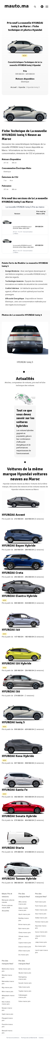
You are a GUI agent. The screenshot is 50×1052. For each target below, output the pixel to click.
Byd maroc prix (23, 928)
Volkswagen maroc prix (22, 996)
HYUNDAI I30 (11, 691)
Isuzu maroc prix (41, 932)
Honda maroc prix (41, 922)
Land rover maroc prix (41, 951)
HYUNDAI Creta (12, 573)
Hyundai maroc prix (40, 927)
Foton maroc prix (41, 910)
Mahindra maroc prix (8, 970)
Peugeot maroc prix (7, 1019)
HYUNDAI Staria (13, 848)
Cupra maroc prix (24, 942)
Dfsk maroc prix (24, 951)
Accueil (14, 87)
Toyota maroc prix (24, 991)
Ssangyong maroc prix (22, 978)
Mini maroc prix (7, 991)
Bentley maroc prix (23, 919)
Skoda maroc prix (24, 973)
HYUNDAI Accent (13, 515)
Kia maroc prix (40, 946)
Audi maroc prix (24, 914)
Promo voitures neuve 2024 (7, 906)
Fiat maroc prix (40, 902)
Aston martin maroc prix (23, 909)
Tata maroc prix (24, 987)
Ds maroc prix (23, 955)
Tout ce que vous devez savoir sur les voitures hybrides (25, 418)
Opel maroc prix (7, 1014)
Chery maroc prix (24, 932)
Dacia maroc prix (24, 947)
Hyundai (22, 87)
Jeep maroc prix (41, 942)
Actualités (5, 911)
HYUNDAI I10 (11, 630)
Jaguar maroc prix (40, 937)
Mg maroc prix (7, 987)
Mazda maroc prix (7, 976)
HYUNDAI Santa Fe (15, 790)
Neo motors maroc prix (6, 1003)
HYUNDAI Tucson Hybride (19, 878)
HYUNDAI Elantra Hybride (19, 596)
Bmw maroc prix (24, 924)
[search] (36, 7)
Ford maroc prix (41, 906)
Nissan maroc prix (7, 1009)
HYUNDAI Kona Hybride (18, 756)
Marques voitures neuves (8, 901)
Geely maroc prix (41, 918)
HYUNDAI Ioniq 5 (13, 722)
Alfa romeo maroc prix (22, 903)
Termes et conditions (12, 1038)
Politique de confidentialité (29, 1038)
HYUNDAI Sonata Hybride (19, 816)
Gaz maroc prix (40, 914)
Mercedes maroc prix (8, 982)
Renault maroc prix (7, 1032)
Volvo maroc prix (24, 1001)
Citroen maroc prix (23, 937)
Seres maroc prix (24, 969)
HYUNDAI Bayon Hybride (18, 545)
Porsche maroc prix (7, 1025)
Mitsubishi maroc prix (8, 996)
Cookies (41, 1038)
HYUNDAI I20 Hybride (16, 663)
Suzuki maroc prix (25, 983)
